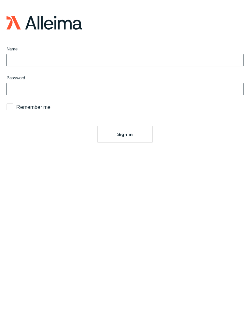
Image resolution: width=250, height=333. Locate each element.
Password (16, 77)
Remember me (33, 107)
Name (12, 49)
